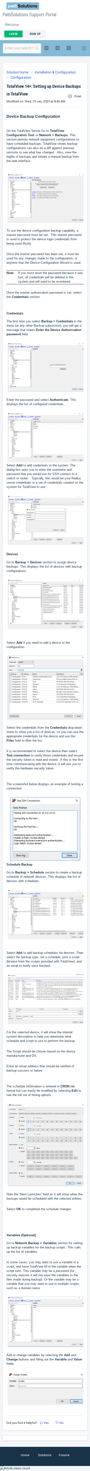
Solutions (44, 1455)
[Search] (37, 48)
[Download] (36, 756)
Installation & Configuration (55, 72)
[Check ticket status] (57, 47)
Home (25, 1455)
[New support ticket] (46, 47)
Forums (64, 1455)
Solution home (17, 72)
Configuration (21, 77)
